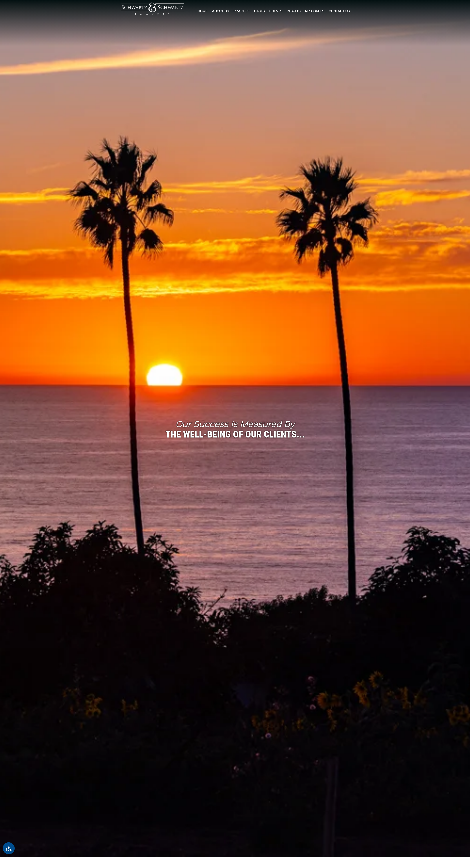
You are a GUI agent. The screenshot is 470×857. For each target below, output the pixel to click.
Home (202, 11)
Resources (314, 11)
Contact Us (339, 11)
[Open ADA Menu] (9, 848)
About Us (220, 11)
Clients (275, 11)
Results (294, 11)
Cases (259, 11)
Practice (242, 11)
